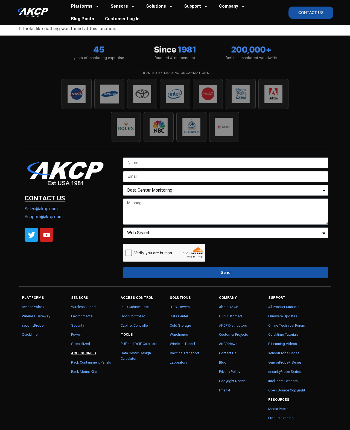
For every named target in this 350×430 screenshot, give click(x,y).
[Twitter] (31, 235)
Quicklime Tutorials (283, 334)
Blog (222, 362)
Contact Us (228, 353)
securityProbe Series (284, 372)
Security (77, 325)
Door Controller (133, 316)
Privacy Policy (229, 372)
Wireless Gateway (36, 316)
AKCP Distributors (233, 325)
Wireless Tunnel (83, 307)
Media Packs (278, 409)
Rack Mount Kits (84, 372)
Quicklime (29, 334)
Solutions (156, 6)
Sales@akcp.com (41, 208)
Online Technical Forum (286, 325)
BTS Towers (180, 307)
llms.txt (224, 390)
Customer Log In (122, 18)
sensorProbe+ (33, 307)
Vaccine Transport (184, 353)
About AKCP (228, 307)
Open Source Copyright (286, 390)
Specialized (80, 344)
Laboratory (178, 362)
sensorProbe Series (283, 353)
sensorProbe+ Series (285, 362)
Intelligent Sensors (283, 381)
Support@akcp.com (44, 216)
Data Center (179, 316)
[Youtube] (46, 235)
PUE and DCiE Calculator (140, 344)
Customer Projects (233, 334)
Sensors (119, 6)
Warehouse (179, 334)
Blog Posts (82, 18)
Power (76, 334)
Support (192, 6)
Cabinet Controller (135, 325)
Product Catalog (281, 418)
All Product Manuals (283, 307)
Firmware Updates (282, 316)
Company (228, 6)
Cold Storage (180, 325)
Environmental (82, 316)
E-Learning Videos (282, 344)
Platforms (81, 6)
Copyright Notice (232, 381)
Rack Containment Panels (91, 362)
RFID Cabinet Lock (135, 307)
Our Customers (231, 316)
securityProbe (32, 325)
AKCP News (228, 344)
